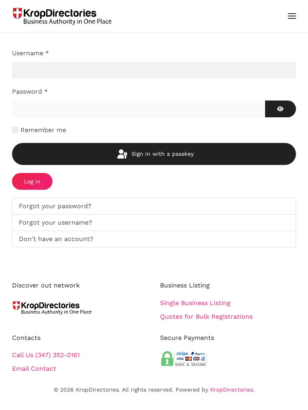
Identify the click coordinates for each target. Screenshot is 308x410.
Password (30, 91)
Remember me (43, 130)
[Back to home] (62, 16)
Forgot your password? (55, 206)
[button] (292, 16)
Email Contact (34, 368)
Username (30, 53)
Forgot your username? (55, 222)
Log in (32, 181)
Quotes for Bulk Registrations (206, 316)
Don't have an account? (56, 239)
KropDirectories (231, 389)
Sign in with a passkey (162, 154)
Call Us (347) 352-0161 (46, 355)
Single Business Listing (195, 303)
